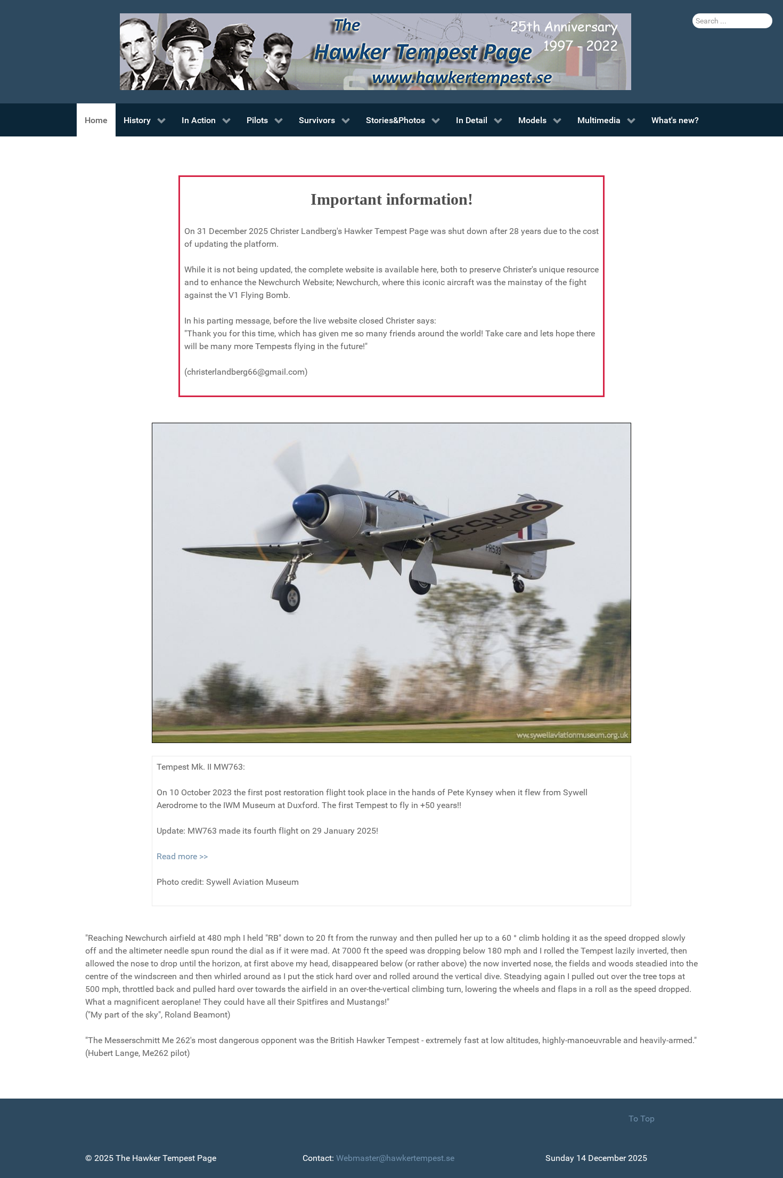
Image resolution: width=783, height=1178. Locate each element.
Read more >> (182, 856)
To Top (642, 1119)
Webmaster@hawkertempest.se (395, 1158)
